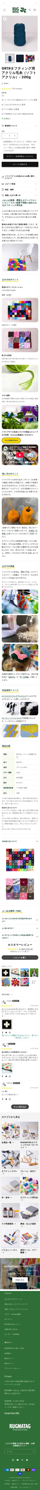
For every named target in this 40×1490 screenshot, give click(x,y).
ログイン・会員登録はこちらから (20, 156)
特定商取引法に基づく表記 (14, 1348)
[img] (7, 1006)
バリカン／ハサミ (9, 1250)
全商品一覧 (6, 1142)
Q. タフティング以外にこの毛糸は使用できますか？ (18, 936)
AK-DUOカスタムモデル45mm (14, 696)
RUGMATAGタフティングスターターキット (29, 1144)
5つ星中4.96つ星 (26, 949)
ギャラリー (8, 1319)
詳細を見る (20, 1280)
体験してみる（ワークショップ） (16, 1309)
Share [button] (6, 83)
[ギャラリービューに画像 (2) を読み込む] (19, 58)
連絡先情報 (14, 1487)
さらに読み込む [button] (20, 1107)
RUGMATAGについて (12, 1324)
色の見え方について (9, 841)
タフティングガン (9, 1171)
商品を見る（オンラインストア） (16, 1304)
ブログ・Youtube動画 (12, 1314)
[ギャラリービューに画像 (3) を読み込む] (30, 58)
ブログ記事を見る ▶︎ (11, 440)
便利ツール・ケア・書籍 (29, 1251)
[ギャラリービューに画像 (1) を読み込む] (9, 58)
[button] (4, 10)
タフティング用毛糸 (29, 1197)
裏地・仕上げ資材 (28, 1224)
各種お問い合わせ (10, 1329)
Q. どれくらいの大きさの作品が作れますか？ (17, 919)
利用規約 (7, 1353)
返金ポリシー (9, 1363)
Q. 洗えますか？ (8, 928)
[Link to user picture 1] (7, 1024)
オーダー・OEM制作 (11, 1334)
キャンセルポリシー (25, 1487)
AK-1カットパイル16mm (11, 718)
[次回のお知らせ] (35, 2)
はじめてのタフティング (13, 1299)
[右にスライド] (37, 59)
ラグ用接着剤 (7, 1224)
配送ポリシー (9, 1358)
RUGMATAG (19, 1477)
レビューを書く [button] (20, 957)
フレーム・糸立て (28, 1171)
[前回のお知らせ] (4, 2)
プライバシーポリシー (12, 1368)
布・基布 (5, 1197)
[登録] (33, 1451)
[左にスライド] (2, 59)
